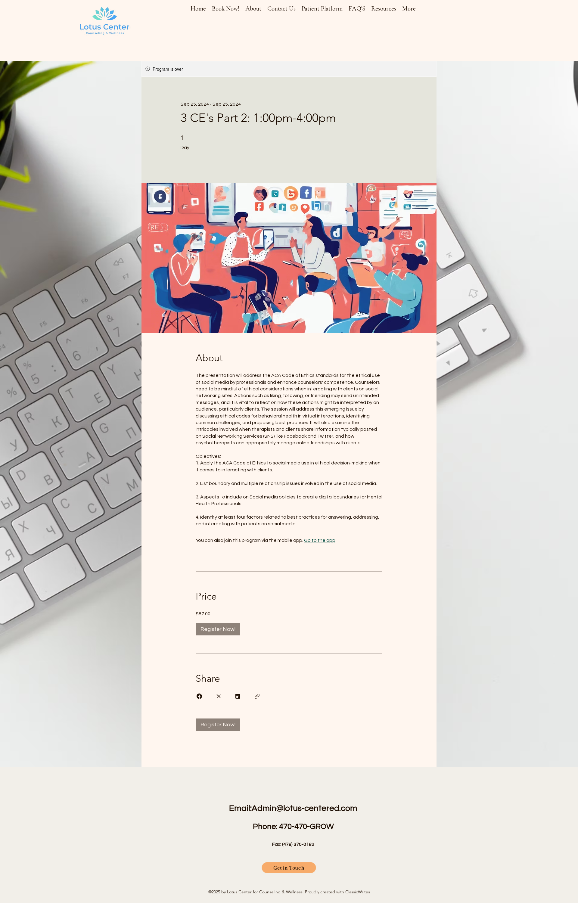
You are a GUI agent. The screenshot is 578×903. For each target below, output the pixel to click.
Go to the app (319, 540)
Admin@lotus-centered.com (304, 808)
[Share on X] (218, 696)
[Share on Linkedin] (237, 696)
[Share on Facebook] (199, 696)
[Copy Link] (257, 696)
